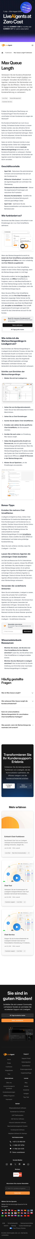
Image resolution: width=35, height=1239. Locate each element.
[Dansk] (12, 1210)
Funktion (25, 77)
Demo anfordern (17, 325)
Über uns (9, 1082)
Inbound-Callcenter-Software (17, 1122)
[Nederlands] (25, 1213)
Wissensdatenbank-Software (17, 1108)
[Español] (25, 1210)
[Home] (2, 53)
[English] (22, 1210)
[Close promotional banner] (33, 2)
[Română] (6, 1216)
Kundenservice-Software (17, 1111)
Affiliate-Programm (8, 1095)
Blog (26, 1082)
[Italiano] (12, 1213)
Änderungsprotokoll (26, 1069)
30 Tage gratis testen (17, 329)
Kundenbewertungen (9, 1092)
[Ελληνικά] (19, 1210)
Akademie (26, 1090)
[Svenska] (19, 1216)
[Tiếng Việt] (25, 1216)
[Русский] (9, 1216)
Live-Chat (23, 276)
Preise (9, 1063)
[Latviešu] (22, 1213)
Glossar (26, 1086)
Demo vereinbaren (23, 786)
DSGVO (6, 1225)
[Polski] (32, 1213)
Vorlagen (26, 1093)
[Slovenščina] (15, 1216)
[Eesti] (28, 1210)
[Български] (6, 1210)
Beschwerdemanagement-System (17, 1126)
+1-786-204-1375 (18, 1149)
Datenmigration (26, 1062)
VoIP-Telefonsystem (17, 1115)
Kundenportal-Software (17, 1130)
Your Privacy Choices (19, 1228)
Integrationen (9, 1070)
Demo (9, 1059)
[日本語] (15, 1213)
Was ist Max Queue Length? (11, 693)
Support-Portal (26, 1058)
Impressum (9, 1099)
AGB (3, 1223)
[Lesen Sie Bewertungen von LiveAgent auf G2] (17, 1174)
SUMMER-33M (15, 27)
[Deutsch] (15, 1210)
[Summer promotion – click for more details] (17, 21)
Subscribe (17, 1193)
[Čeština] (9, 1210)
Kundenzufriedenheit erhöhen (17, 778)
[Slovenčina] (12, 1216)
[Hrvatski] (6, 1213)
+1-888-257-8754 (18, 1145)
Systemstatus (26, 1065)
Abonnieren (27, 631)
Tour (9, 1074)
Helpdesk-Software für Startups (17, 1133)
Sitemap (13, 1225)
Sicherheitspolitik (13, 1223)
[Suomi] (32, 1210)
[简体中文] (28, 1216)
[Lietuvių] (19, 1213)
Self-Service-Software (17, 1119)
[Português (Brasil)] (2, 1216)
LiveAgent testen (9, 786)
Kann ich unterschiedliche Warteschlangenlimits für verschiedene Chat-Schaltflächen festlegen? (14, 714)
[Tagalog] (22, 1216)
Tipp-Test (26, 1097)
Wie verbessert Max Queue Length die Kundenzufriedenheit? (14, 702)
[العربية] (2, 1210)
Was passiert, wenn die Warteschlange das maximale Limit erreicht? (16, 726)
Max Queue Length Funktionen (23, 52)
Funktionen (8, 52)
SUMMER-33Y (8, 29)
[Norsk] (28, 1213)
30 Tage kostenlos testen (17, 1015)
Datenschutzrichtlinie (27, 1223)
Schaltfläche (27, 534)
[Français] (2, 1213)
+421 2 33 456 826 (18, 1141)
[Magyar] (9, 1213)
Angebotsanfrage (26, 1073)
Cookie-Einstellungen (25, 1225)
